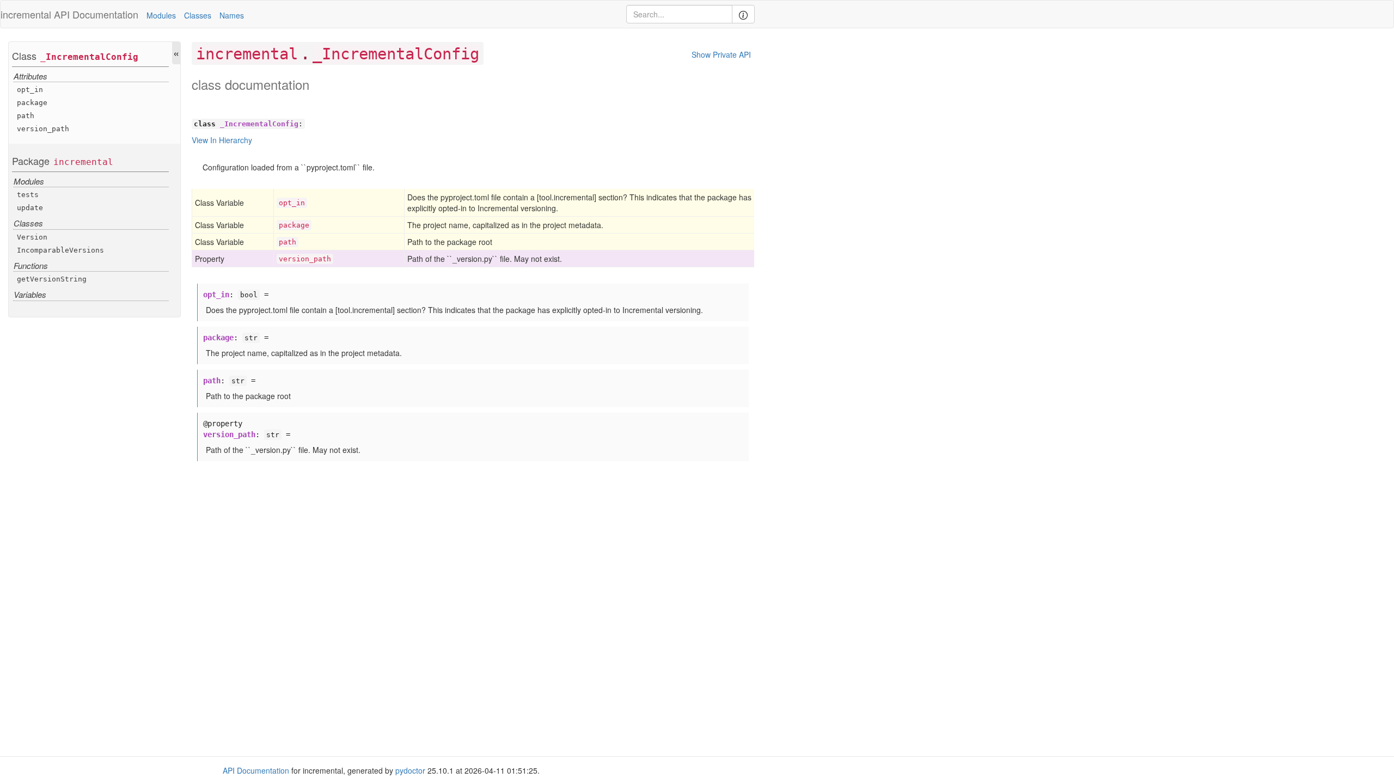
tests (28, 195)
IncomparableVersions (60, 250)
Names (231, 15)
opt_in (30, 89)
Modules (161, 15)
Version (32, 237)
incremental (83, 162)
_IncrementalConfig (89, 57)
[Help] (743, 14)
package (32, 103)
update (30, 208)
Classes (197, 15)
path (25, 116)
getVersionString (52, 279)
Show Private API (721, 54)
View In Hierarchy (222, 139)
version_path (43, 129)
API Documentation (96, 14)
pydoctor (410, 770)
